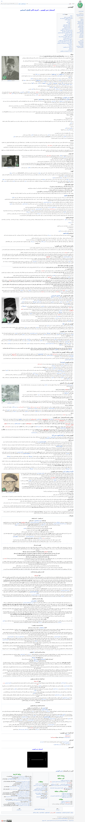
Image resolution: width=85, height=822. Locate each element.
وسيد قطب (20, 729)
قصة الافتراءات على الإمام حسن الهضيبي (22, 794)
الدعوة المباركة (33, 432)
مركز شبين (53, 101)
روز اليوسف (23, 522)
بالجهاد (31, 313)
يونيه (43, 538)
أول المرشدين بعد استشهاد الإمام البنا (23, 785)
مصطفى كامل (49, 145)
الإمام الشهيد (40, 99)
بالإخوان (60, 297)
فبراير (44, 241)
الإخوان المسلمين (55, 295)
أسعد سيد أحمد (53, 737)
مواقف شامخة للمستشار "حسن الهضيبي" (22, 804)
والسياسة (67, 453)
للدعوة (31, 333)
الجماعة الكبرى (24, 203)
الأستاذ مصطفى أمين (68, 471)
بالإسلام (42, 291)
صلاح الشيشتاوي (45, 419)
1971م (10, 93)
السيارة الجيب (71, 355)
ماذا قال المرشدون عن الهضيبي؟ (23, 795)
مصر (62, 291)
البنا (33, 261)
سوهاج (24, 80)
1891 (36, 74)
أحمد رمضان (36, 681)
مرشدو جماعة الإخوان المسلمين (39, 809)
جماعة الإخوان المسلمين (47, 202)
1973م (37, 94)
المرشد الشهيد (59, 373)
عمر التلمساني (41, 627)
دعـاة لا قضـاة (67, 780)
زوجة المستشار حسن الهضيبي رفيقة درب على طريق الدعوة (19, 786)
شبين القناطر (54, 74)
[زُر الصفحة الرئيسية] (80, 4)
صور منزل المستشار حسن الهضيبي (39, 789)
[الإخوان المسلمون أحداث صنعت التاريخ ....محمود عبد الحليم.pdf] (69, 786)
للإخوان (55, 87)
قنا (62, 83)
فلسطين (53, 365)
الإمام (69, 261)
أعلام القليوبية (47, 812)
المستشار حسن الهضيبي (66, 793)
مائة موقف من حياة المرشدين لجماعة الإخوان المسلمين (61, 781)
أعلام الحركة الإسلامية (66, 812)
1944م (13, 197)
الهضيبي (67, 99)
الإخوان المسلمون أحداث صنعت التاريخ (63, 785)
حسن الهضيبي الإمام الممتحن (65, 784)
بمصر (25, 181)
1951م (50, 87)
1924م (45, 81)
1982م (40, 538)
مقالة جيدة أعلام (36, 812)
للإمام (59, 316)
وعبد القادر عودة (25, 729)
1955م (36, 411)
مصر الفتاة (32, 407)
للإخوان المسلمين (25, 10)
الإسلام (54, 65)
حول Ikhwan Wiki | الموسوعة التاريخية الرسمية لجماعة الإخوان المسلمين (57, 820)
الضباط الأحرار (63, 682)
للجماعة (28, 339)
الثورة (32, 89)
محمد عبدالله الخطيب (57, 744)
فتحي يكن (42, 741)
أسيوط (71, 84)
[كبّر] (2, 80)
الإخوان (65, 195)
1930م (39, 83)
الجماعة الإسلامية (52, 718)
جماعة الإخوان (55, 688)
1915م (32, 78)
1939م (55, 480)
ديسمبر (38, 74)
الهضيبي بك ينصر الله (26, 782)
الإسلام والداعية (67, 737)
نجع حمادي (55, 83)
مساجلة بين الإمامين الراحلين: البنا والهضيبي (22, 802)
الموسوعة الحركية (66, 741)
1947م (69, 277)
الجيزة (33, 210)
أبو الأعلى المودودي (44, 709)
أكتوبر (13, 93)
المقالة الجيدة (41, 812)
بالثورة (34, 693)
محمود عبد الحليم (54, 785)
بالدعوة (61, 301)
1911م (49, 78)
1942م (52, 297)
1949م (61, 333)
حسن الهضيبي (9, 80)
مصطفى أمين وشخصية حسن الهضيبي (23, 778)
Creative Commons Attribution (63, 818)
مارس (47, 89)
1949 (42, 241)
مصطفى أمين (53, 477)
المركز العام (55, 354)
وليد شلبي (36, 575)
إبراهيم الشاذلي (61, 420)
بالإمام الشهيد (60, 370)
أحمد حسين (14, 354)
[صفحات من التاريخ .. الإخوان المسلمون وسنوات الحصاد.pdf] (64, 789)
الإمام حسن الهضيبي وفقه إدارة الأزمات (23, 781)
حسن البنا (50, 207)
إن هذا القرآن (67, 802)
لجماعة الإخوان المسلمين (49, 343)
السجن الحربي (20, 407)
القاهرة (60, 80)
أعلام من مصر (52, 812)
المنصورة (43, 83)
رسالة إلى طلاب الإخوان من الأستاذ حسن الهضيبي (21, 799)
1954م (61, 90)
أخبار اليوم (48, 256)
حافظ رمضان (49, 155)
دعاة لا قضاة (67, 734)
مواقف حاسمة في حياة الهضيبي (24, 805)
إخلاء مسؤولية (44, 820)
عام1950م (58, 522)
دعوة (38, 441)
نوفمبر (39, 94)
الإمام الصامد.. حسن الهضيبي (24, 787)
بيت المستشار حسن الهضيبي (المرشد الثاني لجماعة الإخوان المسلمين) (18, 796)
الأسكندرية (22, 92)
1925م (50, 83)
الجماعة (63, 371)
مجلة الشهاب (67, 743)
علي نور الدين (33, 419)
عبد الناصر (14, 411)
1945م (54, 275)
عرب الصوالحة (61, 74)
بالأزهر (58, 75)
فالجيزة (64, 84)
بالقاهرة (48, 84)
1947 (35, 660)
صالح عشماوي (40, 354)
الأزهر (66, 128)
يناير (59, 89)
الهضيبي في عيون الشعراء (25, 783)
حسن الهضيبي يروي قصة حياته (24, 777)
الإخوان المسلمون (57, 636)
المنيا (32, 83)
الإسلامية (42, 270)
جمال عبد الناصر (17, 423)
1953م (57, 89)
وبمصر (5, 181)
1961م (37, 92)
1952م (64, 290)
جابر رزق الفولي (53, 784)
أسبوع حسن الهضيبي (38, 783)
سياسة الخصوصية (71, 820)
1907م (69, 77)
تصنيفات (71, 812)
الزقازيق (52, 301)
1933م (59, 84)
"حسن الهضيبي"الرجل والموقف (24, 792)
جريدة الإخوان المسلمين (67, 256)
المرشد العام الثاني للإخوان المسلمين (19, 776)
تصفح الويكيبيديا (58, 812)
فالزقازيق (67, 84)
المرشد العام (35, 333)
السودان (53, 177)
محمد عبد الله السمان (38, 520)
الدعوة (22, 290)
